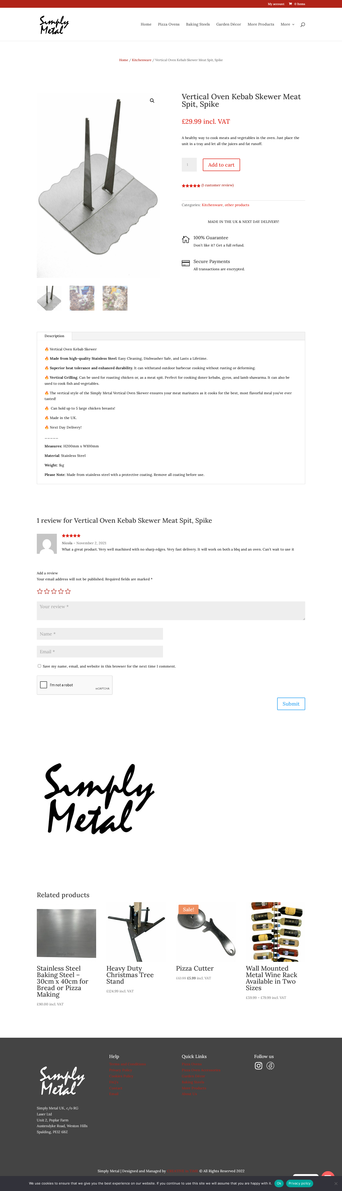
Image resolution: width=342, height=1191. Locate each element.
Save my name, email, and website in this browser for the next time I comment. (109, 666)
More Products (261, 25)
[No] (335, 1183)
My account (276, 4)
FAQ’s (113, 1082)
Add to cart (221, 165)
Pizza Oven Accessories (201, 1070)
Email (113, 1094)
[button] (152, 100)
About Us (189, 1094)
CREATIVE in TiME (182, 1171)
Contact (115, 1088)
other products (237, 205)
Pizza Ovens (169, 25)
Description (54, 336)
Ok (279, 1183)
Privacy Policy (120, 1070)
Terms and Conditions (127, 1064)
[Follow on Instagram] (260, 1069)
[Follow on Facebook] (270, 1069)
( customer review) (218, 185)
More (285, 25)
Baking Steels (198, 25)
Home (146, 25)
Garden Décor (228, 25)
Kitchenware (141, 60)
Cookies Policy (121, 1076)
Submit (291, 704)
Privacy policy (300, 1183)
